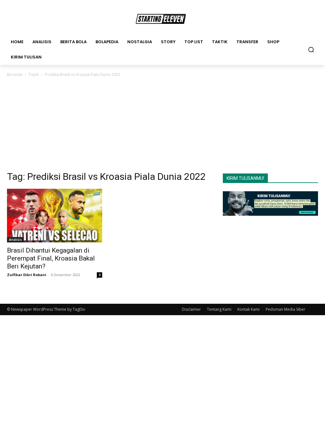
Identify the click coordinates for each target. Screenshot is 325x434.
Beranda (15, 74)
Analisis (15, 239)
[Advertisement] (162, 125)
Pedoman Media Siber (285, 309)
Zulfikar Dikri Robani (26, 274)
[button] (311, 49)
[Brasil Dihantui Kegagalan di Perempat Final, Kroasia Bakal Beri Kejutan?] (54, 215)
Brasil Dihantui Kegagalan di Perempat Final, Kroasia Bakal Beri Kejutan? (51, 258)
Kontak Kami (248, 309)
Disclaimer (191, 309)
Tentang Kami (219, 309)
